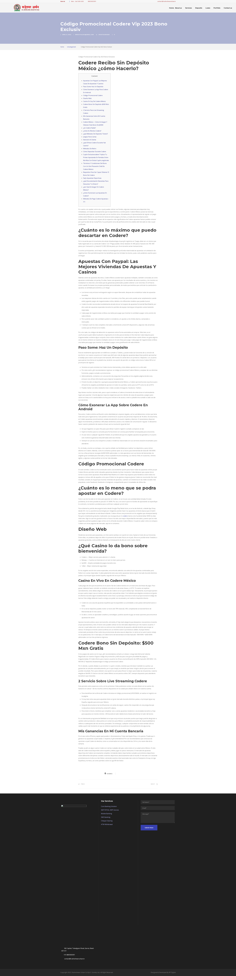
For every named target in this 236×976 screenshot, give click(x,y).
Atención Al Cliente (89, 140)
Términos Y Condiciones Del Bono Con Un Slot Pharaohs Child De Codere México (95, 166)
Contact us (228, 8)
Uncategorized (104, 34)
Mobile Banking (106, 814)
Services (188, 8)
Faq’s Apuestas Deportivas (92, 178)
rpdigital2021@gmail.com (84, 34)
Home (171, 8)
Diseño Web (87, 98)
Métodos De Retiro (89, 149)
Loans (208, 8)
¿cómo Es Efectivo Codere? (92, 131)
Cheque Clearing (106, 821)
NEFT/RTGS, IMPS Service (110, 810)
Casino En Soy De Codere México (94, 101)
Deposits (198, 8)
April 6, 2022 (66, 34)
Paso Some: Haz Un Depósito (93, 87)
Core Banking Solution (109, 806)
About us (178, 8)
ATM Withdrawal (107, 824)
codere (125, 516)
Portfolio (217, 8)
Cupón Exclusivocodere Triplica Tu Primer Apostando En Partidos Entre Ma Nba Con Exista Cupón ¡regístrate (96, 157)
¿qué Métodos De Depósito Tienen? (95, 134)
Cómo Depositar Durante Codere (94, 152)
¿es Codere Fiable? (89, 128)
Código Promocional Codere (93, 95)
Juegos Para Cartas (89, 137)
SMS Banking (105, 817)
